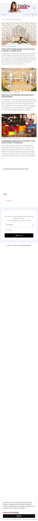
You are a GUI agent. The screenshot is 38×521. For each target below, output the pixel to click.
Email (5, 194)
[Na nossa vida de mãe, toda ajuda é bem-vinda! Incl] (19, 307)
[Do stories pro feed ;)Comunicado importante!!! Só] (19, 254)
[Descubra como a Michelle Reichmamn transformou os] (19, 373)
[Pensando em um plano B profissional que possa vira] (19, 402)
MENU (4, 14)
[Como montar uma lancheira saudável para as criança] (19, 277)
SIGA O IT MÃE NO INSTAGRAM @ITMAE (19, 245)
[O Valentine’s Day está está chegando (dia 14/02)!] (19, 480)
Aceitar (19, 516)
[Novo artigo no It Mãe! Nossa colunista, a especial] (19, 339)
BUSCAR (19, 235)
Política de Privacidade (11, 512)
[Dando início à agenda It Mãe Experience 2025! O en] (19, 440)
